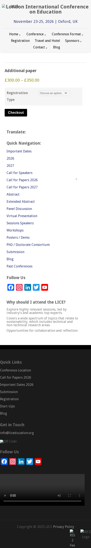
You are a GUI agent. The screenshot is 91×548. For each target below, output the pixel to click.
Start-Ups (7, 406)
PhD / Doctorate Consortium (28, 245)
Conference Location (15, 370)
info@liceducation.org (17, 433)
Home (13, 34)
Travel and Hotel (47, 41)
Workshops (15, 230)
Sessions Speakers (20, 223)
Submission (15, 252)
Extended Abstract (21, 202)
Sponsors (72, 41)
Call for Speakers (19, 173)
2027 (10, 166)
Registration (20, 41)
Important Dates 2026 (16, 385)
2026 (10, 158)
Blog (56, 47)
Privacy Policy (63, 527)
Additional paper (21, 70)
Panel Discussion (19, 209)
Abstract (13, 194)
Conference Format (66, 34)
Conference (35, 34)
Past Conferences (19, 266)
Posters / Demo (18, 238)
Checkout (16, 112)
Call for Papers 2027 (22, 187)
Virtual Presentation (22, 216)
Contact (39, 47)
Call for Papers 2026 (22, 180)
